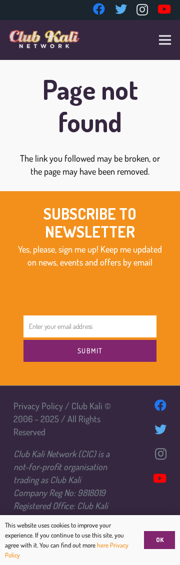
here (103, 545)
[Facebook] (99, 9)
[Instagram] (142, 9)
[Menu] (165, 39)
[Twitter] (121, 9)
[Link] (44, 40)
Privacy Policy (38, 405)
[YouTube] (164, 9)
